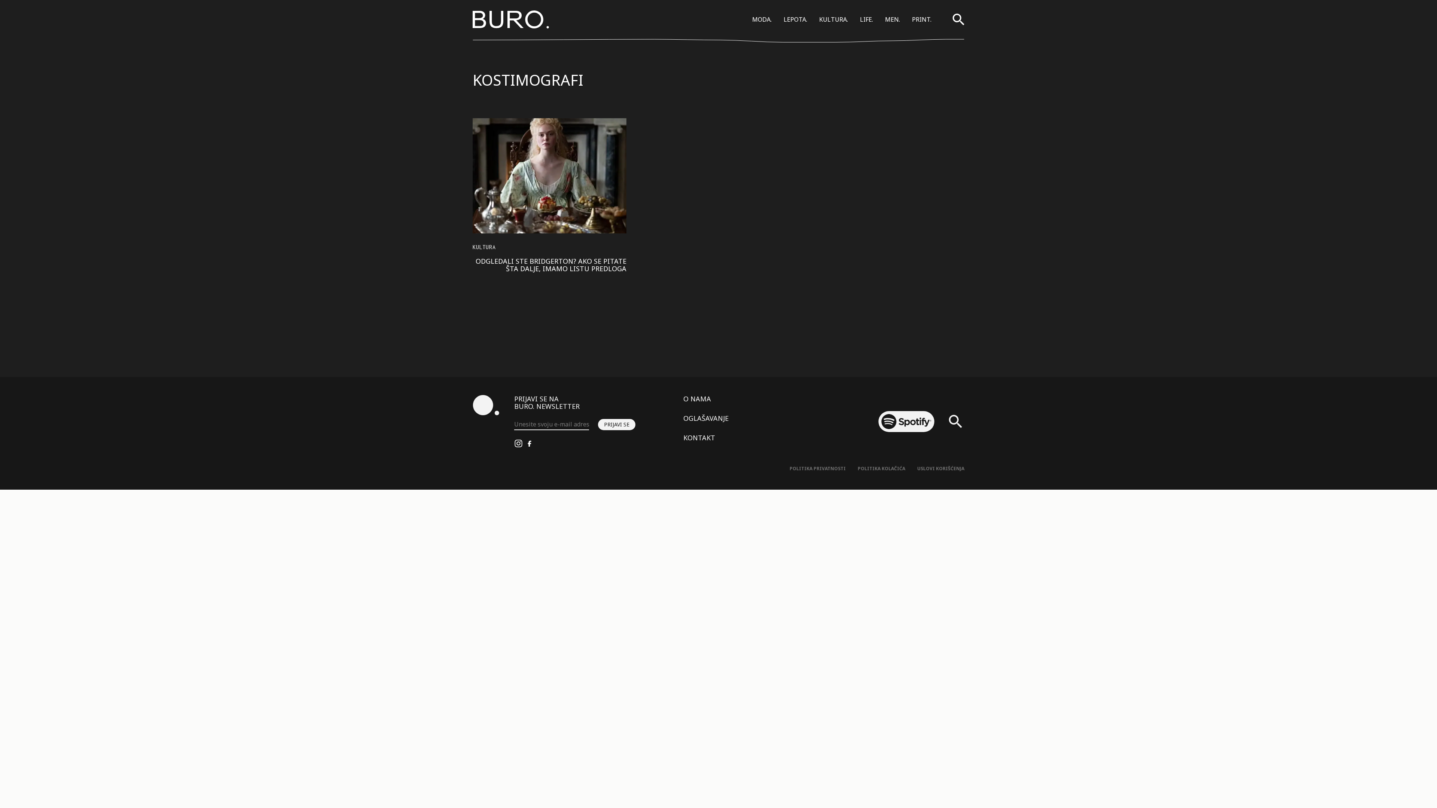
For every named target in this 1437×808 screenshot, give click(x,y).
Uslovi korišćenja (940, 468)
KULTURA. (833, 19)
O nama (697, 398)
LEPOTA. (795, 19)
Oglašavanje (706, 418)
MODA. (762, 19)
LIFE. (866, 19)
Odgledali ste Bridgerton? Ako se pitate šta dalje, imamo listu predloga (551, 265)
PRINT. (921, 19)
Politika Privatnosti (818, 468)
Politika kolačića (881, 468)
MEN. (892, 19)
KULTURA (484, 247)
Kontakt (699, 437)
